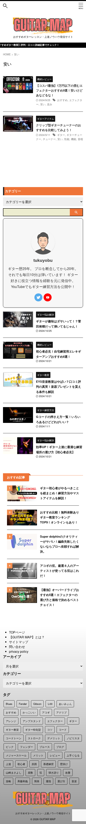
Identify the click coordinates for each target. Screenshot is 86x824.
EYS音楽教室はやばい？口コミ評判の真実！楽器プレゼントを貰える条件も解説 (58, 386)
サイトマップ (18, 642)
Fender (23, 704)
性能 (66, 139)
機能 (73, 139)
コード (63, 729)
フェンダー (26, 747)
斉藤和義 (22, 781)
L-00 (50, 704)
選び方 (61, 781)
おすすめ (62, 100)
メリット (38, 755)
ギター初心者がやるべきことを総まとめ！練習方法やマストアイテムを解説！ (59, 493)
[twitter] (38, 297)
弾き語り (53, 772)
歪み (49, 104)
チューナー (49, 139)
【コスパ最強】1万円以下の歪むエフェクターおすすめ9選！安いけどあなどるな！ (59, 90)
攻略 (8, 781)
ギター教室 (12, 729)
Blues (9, 704)
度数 (30, 772)
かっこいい (29, 712)
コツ (49, 729)
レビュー (55, 755)
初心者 (21, 764)
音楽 (74, 781)
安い (42, 104)
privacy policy (18, 651)
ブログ (60, 747)
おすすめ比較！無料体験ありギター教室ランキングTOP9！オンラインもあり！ (59, 517)
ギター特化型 (33, 729)
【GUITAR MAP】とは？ (27, 637)
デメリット (53, 738)
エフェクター (55, 721)
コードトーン (13, 738)
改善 (67, 772)
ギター (61, 135)
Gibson (37, 704)
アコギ (46, 712)
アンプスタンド (32, 721)
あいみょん (65, 704)
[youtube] (48, 297)
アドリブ (61, 712)
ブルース (44, 747)
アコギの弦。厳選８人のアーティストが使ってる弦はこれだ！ (59, 570)
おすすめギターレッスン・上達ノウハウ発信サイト (43, 813)
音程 (80, 139)
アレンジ (11, 721)
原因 (34, 764)
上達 (8, 764)
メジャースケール (16, 755)
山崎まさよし (13, 772)
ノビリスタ (73, 738)
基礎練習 (48, 764)
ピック (10, 747)
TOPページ (17, 632)
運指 (48, 781)
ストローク (34, 738)
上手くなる (73, 755)
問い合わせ (17, 646)
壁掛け (64, 764)
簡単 (36, 781)
